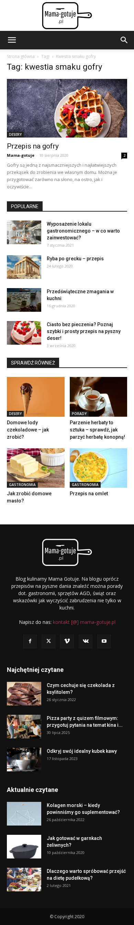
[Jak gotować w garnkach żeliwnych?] (24, 846)
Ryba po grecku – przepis (75, 258)
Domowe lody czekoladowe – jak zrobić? (28, 430)
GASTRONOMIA (22, 484)
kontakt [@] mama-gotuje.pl (84, 622)
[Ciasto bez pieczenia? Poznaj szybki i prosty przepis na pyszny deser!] (24, 333)
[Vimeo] (67, 641)
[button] (12, 40)
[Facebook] (30, 641)
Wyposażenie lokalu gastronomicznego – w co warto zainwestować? (83, 230)
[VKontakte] (85, 641)
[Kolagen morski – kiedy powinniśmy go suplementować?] (24, 814)
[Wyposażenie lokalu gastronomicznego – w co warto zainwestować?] (24, 232)
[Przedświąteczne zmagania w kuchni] (24, 300)
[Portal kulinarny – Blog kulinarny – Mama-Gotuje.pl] (67, 15)
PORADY (79, 413)
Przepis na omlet (89, 493)
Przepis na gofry (33, 146)
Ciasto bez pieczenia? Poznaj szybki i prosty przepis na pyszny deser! (84, 331)
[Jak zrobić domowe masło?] (36, 468)
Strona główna (21, 56)
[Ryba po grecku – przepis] (24, 267)
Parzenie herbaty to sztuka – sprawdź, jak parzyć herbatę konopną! (97, 430)
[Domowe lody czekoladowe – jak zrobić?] (36, 396)
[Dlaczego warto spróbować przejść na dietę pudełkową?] (24, 879)
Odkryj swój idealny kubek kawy (82, 751)
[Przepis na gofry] (67, 108)
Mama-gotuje (20, 155)
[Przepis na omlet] (98, 468)
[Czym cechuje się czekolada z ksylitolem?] (24, 693)
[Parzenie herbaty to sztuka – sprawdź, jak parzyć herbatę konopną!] (98, 396)
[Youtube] (104, 641)
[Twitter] (48, 641)
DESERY (15, 134)
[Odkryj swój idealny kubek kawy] (24, 759)
